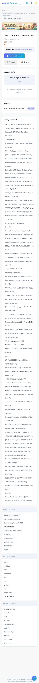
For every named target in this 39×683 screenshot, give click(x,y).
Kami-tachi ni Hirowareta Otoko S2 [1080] (18, 390)
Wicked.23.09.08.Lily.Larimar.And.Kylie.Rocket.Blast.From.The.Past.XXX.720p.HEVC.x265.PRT (20, 348)
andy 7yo (7, 628)
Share (25, 62)
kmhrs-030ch (9, 291)
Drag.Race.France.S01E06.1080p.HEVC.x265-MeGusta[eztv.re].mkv (20, 234)
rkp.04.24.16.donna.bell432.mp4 (15, 455)
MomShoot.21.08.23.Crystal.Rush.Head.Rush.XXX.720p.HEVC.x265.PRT (20, 238)
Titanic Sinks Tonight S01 (12, 515)
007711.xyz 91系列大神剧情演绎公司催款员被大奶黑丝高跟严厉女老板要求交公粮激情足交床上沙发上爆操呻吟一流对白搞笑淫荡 (20, 288)
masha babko (8, 639)
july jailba (7, 620)
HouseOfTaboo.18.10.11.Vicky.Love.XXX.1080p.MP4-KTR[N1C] (20, 276)
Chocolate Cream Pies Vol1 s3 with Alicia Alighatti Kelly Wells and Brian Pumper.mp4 (20, 299)
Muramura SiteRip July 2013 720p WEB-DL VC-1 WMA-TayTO (20, 322)
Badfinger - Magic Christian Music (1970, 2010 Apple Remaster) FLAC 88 (20, 451)
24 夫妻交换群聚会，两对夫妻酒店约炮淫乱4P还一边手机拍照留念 (20, 204)
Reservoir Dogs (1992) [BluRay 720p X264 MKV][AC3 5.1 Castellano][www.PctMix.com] (20, 485)
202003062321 (10, 139)
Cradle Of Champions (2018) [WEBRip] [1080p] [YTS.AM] (20, 386)
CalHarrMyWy (9, 375)
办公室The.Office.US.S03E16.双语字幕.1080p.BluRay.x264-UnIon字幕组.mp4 (20, 212)
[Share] (31, 3)
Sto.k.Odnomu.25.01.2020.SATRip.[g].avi (18, 314)
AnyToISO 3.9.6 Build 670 (13, 269)
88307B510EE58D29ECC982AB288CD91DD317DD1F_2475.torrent (20, 318)
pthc (5, 570)
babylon (7, 636)
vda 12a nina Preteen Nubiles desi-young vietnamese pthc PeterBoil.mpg (20, 185)
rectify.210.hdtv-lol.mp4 (12, 196)
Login (20, 81)
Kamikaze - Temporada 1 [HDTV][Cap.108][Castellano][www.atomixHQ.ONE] (20, 162)
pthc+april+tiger (9, 624)
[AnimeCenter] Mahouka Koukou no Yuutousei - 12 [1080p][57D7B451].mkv (20, 170)
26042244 (8, 219)
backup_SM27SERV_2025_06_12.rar (16, 132)
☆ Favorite (11, 62)
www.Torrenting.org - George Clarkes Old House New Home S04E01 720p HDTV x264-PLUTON (20, 253)
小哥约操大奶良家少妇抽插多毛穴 (15, 379)
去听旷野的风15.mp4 (11, 364)
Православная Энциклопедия (15, 428)
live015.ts (8, 250)
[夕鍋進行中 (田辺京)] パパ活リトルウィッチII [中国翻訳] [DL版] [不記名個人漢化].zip (20, 177)
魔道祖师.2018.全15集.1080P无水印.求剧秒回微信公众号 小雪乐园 (20, 478)
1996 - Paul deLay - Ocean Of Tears (17, 151)
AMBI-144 (8, 166)
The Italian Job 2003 (12, 337)
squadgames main (11, 303)
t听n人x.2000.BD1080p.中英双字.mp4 (17, 360)
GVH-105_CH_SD (10, 310)
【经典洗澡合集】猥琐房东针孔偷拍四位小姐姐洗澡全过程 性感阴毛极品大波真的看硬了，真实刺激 (20, 436)
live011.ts (8, 406)
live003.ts (8, 227)
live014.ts (8, 493)
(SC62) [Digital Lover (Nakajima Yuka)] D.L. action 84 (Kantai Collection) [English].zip (20, 242)
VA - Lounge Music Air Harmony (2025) (18, 124)
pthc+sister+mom (9, 596)
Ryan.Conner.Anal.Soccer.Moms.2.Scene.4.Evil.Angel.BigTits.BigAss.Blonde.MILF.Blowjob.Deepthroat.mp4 (20, 261)
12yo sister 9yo (9, 632)
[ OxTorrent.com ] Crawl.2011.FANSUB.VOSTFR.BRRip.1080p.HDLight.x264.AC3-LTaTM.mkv (20, 440)
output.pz (8, 352)
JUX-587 (8, 265)
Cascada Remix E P (10, 538)
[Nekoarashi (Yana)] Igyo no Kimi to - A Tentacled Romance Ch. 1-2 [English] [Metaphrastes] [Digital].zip (20, 307)
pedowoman (8, 592)
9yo (5, 589)
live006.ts (8, 136)
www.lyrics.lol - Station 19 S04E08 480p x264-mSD (20, 193)
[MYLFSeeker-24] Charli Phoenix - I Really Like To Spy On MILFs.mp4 (20, 280)
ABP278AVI (9, 421)
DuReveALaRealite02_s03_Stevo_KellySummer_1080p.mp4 (20, 501)
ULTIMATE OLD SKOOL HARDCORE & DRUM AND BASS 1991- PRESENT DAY (20, 470)
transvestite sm (9, 527)
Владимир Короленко (12, 272)
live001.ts (8, 356)
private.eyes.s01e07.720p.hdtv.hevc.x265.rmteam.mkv (20, 143)
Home (4, 10)
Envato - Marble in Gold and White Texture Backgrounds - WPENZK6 (20, 215)
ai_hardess (7, 534)
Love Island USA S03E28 (12, 519)
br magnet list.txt (9, 609)
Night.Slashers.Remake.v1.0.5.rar (15, 345)
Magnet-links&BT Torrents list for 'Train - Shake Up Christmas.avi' (18, 14)
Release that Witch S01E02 (13, 530)
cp (5, 581)
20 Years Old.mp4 (11, 463)
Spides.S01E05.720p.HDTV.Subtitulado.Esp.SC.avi (20, 295)
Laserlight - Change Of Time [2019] (16, 497)
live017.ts (8, 398)
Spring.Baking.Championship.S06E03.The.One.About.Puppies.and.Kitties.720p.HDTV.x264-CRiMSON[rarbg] (20, 257)
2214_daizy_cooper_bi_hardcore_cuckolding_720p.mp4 (20, 394)
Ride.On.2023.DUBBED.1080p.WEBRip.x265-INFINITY (20, 459)
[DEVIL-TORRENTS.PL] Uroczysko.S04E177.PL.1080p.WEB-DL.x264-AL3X (20, 425)
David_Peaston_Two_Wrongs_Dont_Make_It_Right (20, 231)
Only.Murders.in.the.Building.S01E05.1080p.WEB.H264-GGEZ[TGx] (20, 466)
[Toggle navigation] (20, 3)
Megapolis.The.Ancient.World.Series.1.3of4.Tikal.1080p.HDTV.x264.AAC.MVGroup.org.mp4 (20, 417)
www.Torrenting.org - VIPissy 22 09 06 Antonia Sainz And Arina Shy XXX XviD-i (20, 333)
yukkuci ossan (9, 542)
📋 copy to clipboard (14, 56)
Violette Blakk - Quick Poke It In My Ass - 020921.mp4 (20, 128)
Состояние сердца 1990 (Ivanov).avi (17, 409)
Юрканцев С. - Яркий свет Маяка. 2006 (18, 329)
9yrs (5, 617)
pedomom (7, 573)
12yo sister (7, 643)
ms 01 (6, 549)
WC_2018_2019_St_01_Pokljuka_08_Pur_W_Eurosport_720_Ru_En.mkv (20, 208)
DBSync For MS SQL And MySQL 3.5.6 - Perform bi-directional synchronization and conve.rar (20, 246)
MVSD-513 (8, 147)
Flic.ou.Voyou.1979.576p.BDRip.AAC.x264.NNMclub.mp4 (20, 367)
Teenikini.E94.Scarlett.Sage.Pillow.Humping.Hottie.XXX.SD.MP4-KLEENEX (20, 383)
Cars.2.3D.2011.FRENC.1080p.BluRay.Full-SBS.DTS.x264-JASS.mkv (20, 158)
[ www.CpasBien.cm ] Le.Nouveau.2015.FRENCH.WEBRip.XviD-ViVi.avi (20, 371)
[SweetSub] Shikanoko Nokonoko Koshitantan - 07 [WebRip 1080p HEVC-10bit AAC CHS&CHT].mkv (20, 200)
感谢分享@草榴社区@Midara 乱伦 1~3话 (18, 447)
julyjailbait (7, 566)
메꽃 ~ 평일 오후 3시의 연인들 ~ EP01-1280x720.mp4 (20, 181)
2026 (6, 562)
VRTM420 (8, 413)
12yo (5, 577)
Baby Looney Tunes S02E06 (13, 523)
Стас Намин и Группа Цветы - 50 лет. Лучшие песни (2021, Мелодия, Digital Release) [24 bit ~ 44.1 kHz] (20, 174)
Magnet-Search (9, 3)
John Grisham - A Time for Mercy (16, 482)
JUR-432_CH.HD (10, 189)
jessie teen (7, 613)
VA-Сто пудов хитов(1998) (14, 341)
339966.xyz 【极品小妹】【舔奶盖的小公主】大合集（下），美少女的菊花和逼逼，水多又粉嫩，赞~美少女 (20, 432)
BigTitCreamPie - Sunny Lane (14, 223)
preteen (6, 585)
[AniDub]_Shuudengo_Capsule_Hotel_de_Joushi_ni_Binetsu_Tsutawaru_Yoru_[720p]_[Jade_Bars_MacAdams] (20, 444)
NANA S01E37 (8, 546)
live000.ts (8, 474)
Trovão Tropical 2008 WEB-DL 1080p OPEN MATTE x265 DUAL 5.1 (20, 402)
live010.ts (8, 284)
